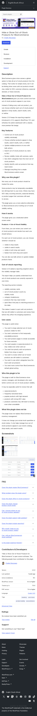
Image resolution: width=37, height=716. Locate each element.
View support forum (8, 633)
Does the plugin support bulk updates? (14, 518)
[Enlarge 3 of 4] (15, 448)
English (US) (31, 593)
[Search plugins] (21, 14)
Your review (6, 620)
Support (6, 68)
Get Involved (23, 659)
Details (6, 49)
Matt (4, 678)
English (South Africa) (13, 692)
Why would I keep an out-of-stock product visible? (10, 529)
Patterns (22, 653)
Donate (22, 666)
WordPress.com (8, 675)
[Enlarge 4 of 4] (33, 460)
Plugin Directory (6, 8)
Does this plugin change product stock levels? (10, 504)
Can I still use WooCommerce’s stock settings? (12, 536)
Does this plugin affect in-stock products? (16, 499)
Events (21, 662)
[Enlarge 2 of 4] (33, 439)
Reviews (6, 54)
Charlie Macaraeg (10, 38)
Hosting (4, 650)
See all (33, 620)
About (4, 644)
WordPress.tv (7, 669)
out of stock (31, 597)
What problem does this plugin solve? (14, 493)
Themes (22, 647)
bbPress (5, 681)
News (4, 647)
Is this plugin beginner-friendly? (12, 543)
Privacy (4, 653)
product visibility (20, 601)
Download (6, 42)
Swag (22, 669)
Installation (7, 59)
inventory (24, 597)
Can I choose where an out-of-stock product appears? (11, 511)
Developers (5, 666)
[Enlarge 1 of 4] (15, 439)
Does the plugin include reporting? (13, 523)
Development (8, 63)
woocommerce (30, 601)
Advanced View (7, 606)
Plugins (21, 650)
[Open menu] (34, 2)
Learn (3, 659)
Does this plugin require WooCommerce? (15, 487)
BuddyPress (7, 684)
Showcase (22, 644)
